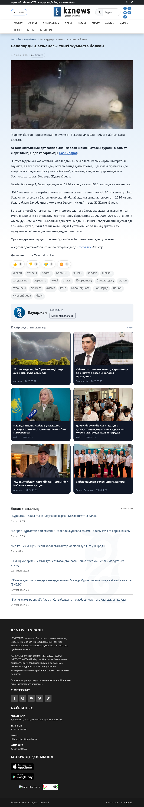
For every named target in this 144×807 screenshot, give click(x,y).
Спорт (95, 23)
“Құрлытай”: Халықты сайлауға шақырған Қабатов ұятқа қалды (54, 516)
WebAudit (128, 802)
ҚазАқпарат (68, 153)
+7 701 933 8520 (19, 729)
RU (127, 2)
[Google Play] (72, 776)
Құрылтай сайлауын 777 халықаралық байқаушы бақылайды (42, 2)
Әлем (68, 23)
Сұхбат (18, 23)
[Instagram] (129, 8)
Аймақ (109, 23)
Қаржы (124, 23)
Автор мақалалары (62, 315)
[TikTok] (125, 16)
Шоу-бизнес (30, 39)
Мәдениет (47, 30)
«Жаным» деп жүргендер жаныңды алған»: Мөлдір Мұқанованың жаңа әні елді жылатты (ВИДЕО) (71, 582)
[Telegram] (129, 12)
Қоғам (81, 23)
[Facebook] (125, 8)
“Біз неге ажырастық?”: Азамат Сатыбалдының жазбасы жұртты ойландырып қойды (68, 599)
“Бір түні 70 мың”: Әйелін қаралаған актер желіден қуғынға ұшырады (58, 546)
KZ (132, 2)
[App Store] (72, 766)
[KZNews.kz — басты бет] (72, 12)
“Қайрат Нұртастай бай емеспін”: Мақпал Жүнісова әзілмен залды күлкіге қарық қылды (70, 531)
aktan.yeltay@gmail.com (24, 739)
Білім (31, 30)
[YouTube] (125, 12)
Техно (18, 30)
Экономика (51, 23)
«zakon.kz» (84, 247)
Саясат (32, 23)
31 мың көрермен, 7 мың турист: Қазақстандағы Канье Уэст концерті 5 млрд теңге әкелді (67, 563)
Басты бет (16, 39)
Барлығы (127, 508)
